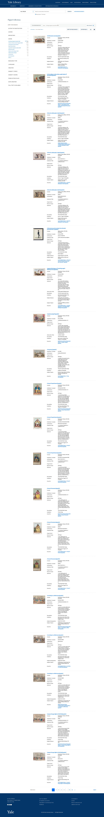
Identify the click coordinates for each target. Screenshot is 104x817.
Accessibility (74, 798)
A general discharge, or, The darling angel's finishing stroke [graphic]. (56, 269)
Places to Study (93, 2)
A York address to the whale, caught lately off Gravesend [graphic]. (57, 75)
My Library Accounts (44, 800)
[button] (69, 11)
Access (10, 32)
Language (11, 64)
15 (69, 789)
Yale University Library (14, 2)
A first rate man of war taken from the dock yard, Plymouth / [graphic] (56, 229)
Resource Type (12, 61)
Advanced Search (79, 11)
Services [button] (22, 6)
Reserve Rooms (85, 2)
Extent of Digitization (15, 28)
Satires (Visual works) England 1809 (15, 42)
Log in (71, 2)
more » (9, 57)
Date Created (12, 81)
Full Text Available (14, 85)
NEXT (94, 789)
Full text (43, 14)
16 (72, 789)
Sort (72, 29)
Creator (11, 68)
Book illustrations (11, 46)
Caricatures (10, 54)
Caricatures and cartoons (13, 44)
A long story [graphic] (51, 349)
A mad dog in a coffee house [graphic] (55, 595)
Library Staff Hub (75, 804)
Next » (42, 29)
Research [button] (12, 6)
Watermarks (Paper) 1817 (13, 51)
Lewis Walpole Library (62, 66)
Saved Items (57, 2)
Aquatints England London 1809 (14, 47)
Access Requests (65, 2)
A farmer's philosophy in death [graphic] (55, 113)
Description (38, 14)
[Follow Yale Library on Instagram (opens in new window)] (9, 804)
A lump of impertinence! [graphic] (54, 383)
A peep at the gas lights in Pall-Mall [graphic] (56, 714)
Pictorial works (11, 49)
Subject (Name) (13, 74)
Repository (11, 35)
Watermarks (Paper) (12, 52)
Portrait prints (11, 55)
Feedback (41, 804)
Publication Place (13, 78)
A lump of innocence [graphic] (53, 488)
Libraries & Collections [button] (34, 6)
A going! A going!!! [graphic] (53, 314)
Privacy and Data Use (76, 802)
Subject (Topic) (13, 71)
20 (84, 29)
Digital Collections (14, 20)
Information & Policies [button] (52, 6)
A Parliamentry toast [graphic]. (53, 35)
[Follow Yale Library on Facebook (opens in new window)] (7, 804)
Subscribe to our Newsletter (46, 802)
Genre (10, 39)
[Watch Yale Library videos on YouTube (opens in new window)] (11, 804)
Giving (73, 800)
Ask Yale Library (77, 2)
